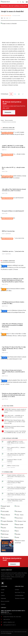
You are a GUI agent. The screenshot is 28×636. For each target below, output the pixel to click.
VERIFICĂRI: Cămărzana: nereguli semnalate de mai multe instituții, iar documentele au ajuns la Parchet (15, 410)
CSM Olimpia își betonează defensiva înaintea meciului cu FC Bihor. (14, 427)
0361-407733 (6, 619)
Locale (2, 589)
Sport (2, 592)
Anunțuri (3, 604)
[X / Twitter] (4, 18)
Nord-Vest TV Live (20, 592)
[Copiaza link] (10, 18)
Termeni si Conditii (19, 598)
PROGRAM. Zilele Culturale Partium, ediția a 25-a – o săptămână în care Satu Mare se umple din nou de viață (14, 421)
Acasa (2, 120)
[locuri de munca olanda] (7, 546)
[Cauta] (20, 2)
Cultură (3, 595)
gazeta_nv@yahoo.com (9, 622)
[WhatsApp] (7, 18)
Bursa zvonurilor (6, 15)
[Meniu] (26, 2)
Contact (17, 589)
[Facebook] (2, 18)
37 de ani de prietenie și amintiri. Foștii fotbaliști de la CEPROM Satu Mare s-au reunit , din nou (15, 431)
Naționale (3, 598)
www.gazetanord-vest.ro (9, 624)
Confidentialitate (19, 595)
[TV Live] (18, 2)
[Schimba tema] (23, 2)
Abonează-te (8, 112)
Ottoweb (9, 633)
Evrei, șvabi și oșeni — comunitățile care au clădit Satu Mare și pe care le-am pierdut (14, 416)
